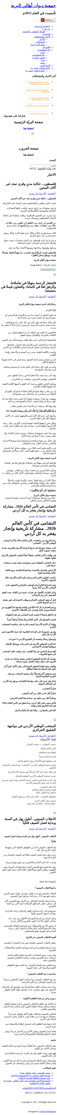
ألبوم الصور (45, 65)
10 (43, 1088)
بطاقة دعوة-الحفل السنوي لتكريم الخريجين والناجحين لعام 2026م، (38, 83)
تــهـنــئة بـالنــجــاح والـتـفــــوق (38, 113)
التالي (30, 1088)
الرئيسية (39, 26)
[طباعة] (52, 193)
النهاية (25, 1088)
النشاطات (40, 42)
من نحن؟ (46, 29)
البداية (53, 1088)
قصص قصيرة (38, 57)
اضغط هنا (28, 128)
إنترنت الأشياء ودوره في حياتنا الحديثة (36, 105)
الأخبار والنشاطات (42, 37)
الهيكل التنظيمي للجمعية (34, 31)
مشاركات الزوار (37, 44)
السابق (47, 1088)
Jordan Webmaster (48, 1111)
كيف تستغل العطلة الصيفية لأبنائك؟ (34, 1078)
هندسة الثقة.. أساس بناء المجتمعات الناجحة (30, 1075)
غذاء (43, 60)
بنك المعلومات (43, 50)
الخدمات (46, 34)
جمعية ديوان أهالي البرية (33, 5)
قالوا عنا (46, 47)
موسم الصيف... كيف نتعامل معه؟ (35, 1073)
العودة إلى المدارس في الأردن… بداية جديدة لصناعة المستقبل (39, 98)
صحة (42, 63)
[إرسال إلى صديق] (37, 193)
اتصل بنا (35, 68)
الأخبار (42, 39)
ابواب (42, 52)
